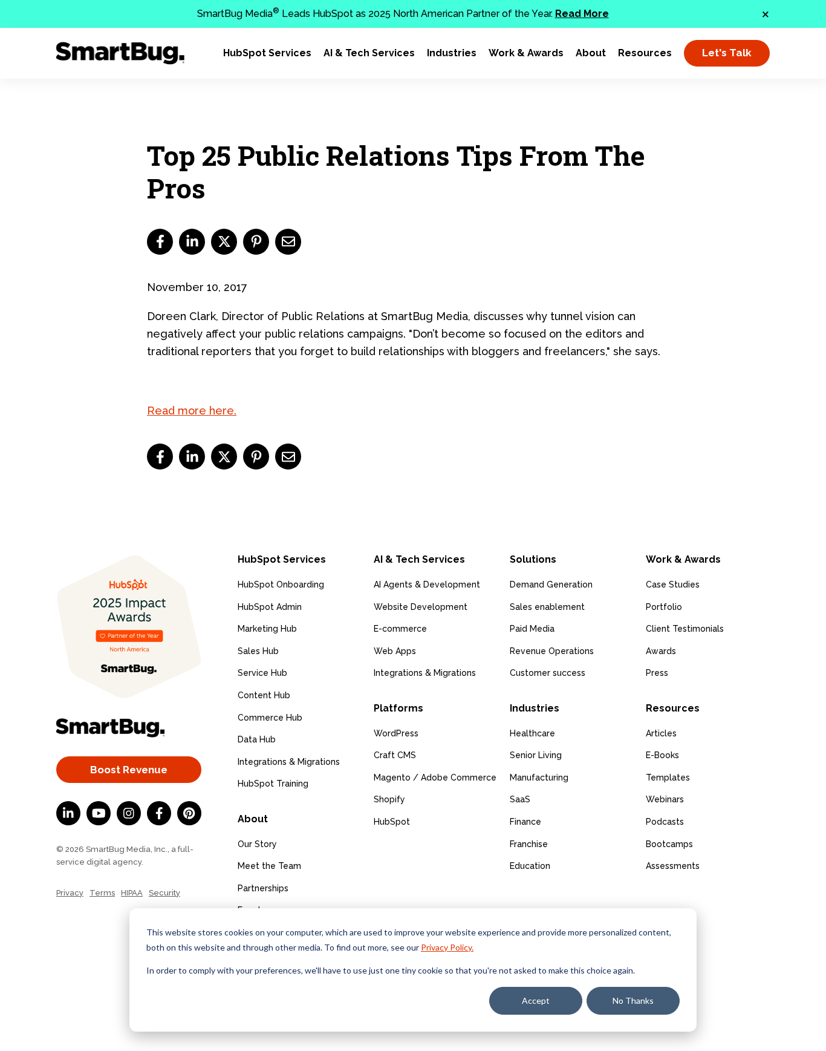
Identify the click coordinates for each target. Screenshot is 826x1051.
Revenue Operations (552, 651)
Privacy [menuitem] (69, 892)
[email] (288, 242)
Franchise (529, 844)
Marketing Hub (267, 629)
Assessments (673, 866)
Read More (582, 13)
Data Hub (257, 739)
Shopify (389, 799)
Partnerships (263, 888)
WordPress (396, 733)
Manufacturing (539, 777)
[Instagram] (129, 813)
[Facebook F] (159, 813)
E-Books (662, 755)
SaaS (520, 799)
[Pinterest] (189, 813)
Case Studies (673, 584)
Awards (661, 651)
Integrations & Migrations (289, 762)
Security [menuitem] (164, 892)
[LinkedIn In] (68, 813)
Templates (668, 777)
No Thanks (633, 1000)
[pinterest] (256, 242)
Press (657, 673)
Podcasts (665, 822)
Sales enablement (547, 607)
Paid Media (532, 629)
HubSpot (392, 822)
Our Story (257, 844)
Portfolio (664, 607)
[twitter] (224, 242)
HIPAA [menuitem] (132, 892)
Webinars (665, 799)
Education (530, 866)
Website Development (420, 607)
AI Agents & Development (427, 584)
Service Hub (262, 673)
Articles (661, 733)
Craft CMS (395, 755)
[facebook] (160, 242)
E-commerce (400, 629)
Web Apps (395, 651)
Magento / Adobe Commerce (435, 777)
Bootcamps (669, 844)
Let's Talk (727, 53)
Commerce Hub (270, 717)
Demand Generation (551, 584)
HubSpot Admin (270, 607)
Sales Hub (258, 651)
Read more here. (191, 410)
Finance (525, 822)
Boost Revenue (128, 770)
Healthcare (532, 733)
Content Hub (264, 695)
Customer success (547, 673)
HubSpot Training (273, 783)
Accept (536, 1000)
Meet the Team (269, 866)
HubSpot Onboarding (281, 584)
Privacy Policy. (447, 947)
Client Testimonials (685, 629)
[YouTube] (98, 813)
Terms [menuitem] (102, 892)
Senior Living (536, 755)
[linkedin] (192, 242)
